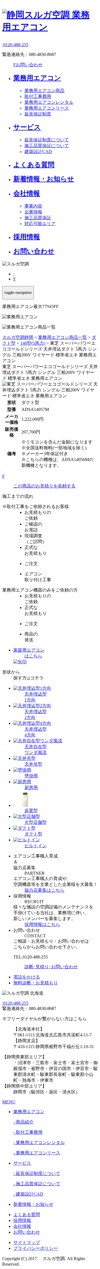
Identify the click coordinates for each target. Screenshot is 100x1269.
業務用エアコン (37, 78)
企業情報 (33, 212)
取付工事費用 (37, 96)
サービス (27, 127)
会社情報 (26, 193)
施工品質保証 (37, 217)
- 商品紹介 (23, 1122)
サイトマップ (26, 1242)
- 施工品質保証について (36, 1183)
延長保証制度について (46, 139)
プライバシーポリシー (35, 1248)
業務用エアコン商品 (44, 90)
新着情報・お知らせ (43, 179)
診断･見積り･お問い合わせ (51, 966)
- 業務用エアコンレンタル (39, 1142)
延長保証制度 (37, 114)
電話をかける (26, 977)
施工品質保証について (46, 145)
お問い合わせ (27, 64)
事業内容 (33, 206)
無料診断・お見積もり (35, 982)
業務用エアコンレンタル (48, 102)
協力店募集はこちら (44, 890)
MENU (9, 1102)
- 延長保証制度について (36, 1173)
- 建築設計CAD (28, 1194)
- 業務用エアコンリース (36, 1152)
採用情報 (26, 236)
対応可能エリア (40, 223)
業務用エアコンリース (46, 108)
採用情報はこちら (42, 924)
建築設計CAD (38, 151)
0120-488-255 (15, 44)
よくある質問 (33, 164)
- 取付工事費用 (27, 1132)
